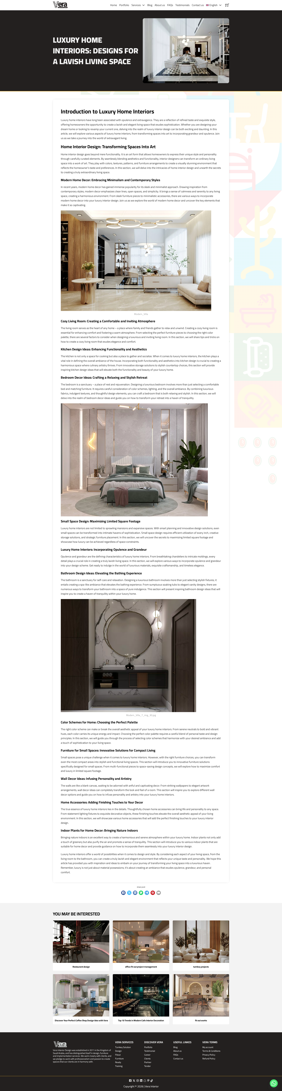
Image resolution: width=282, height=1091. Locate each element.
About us (160, 5)
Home (113, 5)
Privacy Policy (208, 1055)
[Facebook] (123, 893)
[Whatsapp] (274, 1083)
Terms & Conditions (211, 1051)
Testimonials (182, 5)
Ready (118, 1062)
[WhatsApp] (141, 893)
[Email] (158, 893)
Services (136, 5)
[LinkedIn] (135, 893)
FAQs (170, 5)
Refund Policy (208, 1059)
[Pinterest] (153, 893)
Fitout (118, 1055)
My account (207, 1047)
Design (118, 1051)
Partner (147, 1062)
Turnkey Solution (123, 1047)
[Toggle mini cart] (227, 5)
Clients (147, 1059)
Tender (147, 1066)
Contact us (198, 5)
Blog (149, 5)
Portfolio (124, 5)
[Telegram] (147, 893)
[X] (129, 893)
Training (118, 1066)
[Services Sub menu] (143, 5)
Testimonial (149, 1051)
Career (147, 1055)
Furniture (119, 1059)
